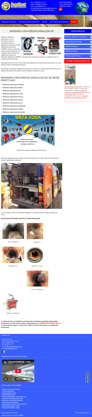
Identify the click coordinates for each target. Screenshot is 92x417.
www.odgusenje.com (11, 348)
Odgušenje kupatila (71, 46)
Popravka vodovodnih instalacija (11, 389)
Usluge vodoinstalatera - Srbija (10, 407)
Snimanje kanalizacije (8, 391)
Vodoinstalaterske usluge (73, 41)
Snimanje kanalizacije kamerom (29, 22)
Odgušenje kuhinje (71, 51)
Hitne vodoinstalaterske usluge (73, 86)
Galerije (44, 22)
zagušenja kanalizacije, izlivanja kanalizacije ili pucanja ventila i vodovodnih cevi (77, 92)
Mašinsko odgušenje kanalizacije (76, 37)
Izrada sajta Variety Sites (82, 412)
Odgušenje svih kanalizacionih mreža (12, 398)
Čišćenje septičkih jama (73, 56)
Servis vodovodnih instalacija (10, 402)
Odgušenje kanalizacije (8, 22)
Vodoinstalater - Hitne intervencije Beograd (14, 404)
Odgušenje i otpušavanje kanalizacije (12, 400)
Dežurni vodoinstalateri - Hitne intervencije (14, 396)
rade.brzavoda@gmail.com (14, 346)
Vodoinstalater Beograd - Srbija (11, 406)
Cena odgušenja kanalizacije (59, 22)
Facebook (87, 377)
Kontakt (73, 22)
